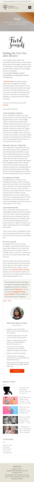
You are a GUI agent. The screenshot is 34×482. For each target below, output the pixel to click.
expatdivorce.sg (17, 473)
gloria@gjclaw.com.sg (13, 1)
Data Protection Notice (17, 477)
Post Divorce (7, 449)
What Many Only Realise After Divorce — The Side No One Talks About (25, 400)
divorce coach (9, 81)
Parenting (6, 447)
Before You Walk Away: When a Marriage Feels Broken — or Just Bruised (24, 420)
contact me (18, 289)
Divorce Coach (15, 22)
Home (6, 22)
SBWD (20, 479)
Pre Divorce (6, 451)
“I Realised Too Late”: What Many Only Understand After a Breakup (25, 429)
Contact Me (17, 371)
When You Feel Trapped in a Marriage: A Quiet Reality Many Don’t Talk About (25, 410)
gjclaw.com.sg (16, 469)
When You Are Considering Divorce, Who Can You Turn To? (25, 390)
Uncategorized (7, 453)
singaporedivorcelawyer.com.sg (17, 471)
